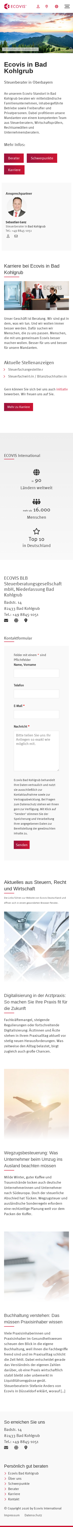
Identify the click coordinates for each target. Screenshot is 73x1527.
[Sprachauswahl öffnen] (57, 6)
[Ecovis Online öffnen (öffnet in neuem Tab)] (39, 6)
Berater (14, 158)
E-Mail (19, 706)
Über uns (14, 1478)
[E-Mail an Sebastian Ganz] (17, 236)
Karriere (14, 170)
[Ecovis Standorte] (47, 6)
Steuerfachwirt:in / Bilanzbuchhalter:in (37, 376)
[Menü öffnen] (67, 6)
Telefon (19, 685)
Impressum (12, 1515)
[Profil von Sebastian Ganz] (9, 236)
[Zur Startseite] (15, 6)
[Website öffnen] (17, 620)
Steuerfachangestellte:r (25, 369)
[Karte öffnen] (26, 620)
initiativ (62, 389)
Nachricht (22, 726)
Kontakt (13, 1499)
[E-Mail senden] (7, 620)
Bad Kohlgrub (37, 226)
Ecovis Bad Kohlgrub (23, 1473)
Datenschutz (33, 1515)
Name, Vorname (25, 664)
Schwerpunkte (42, 158)
